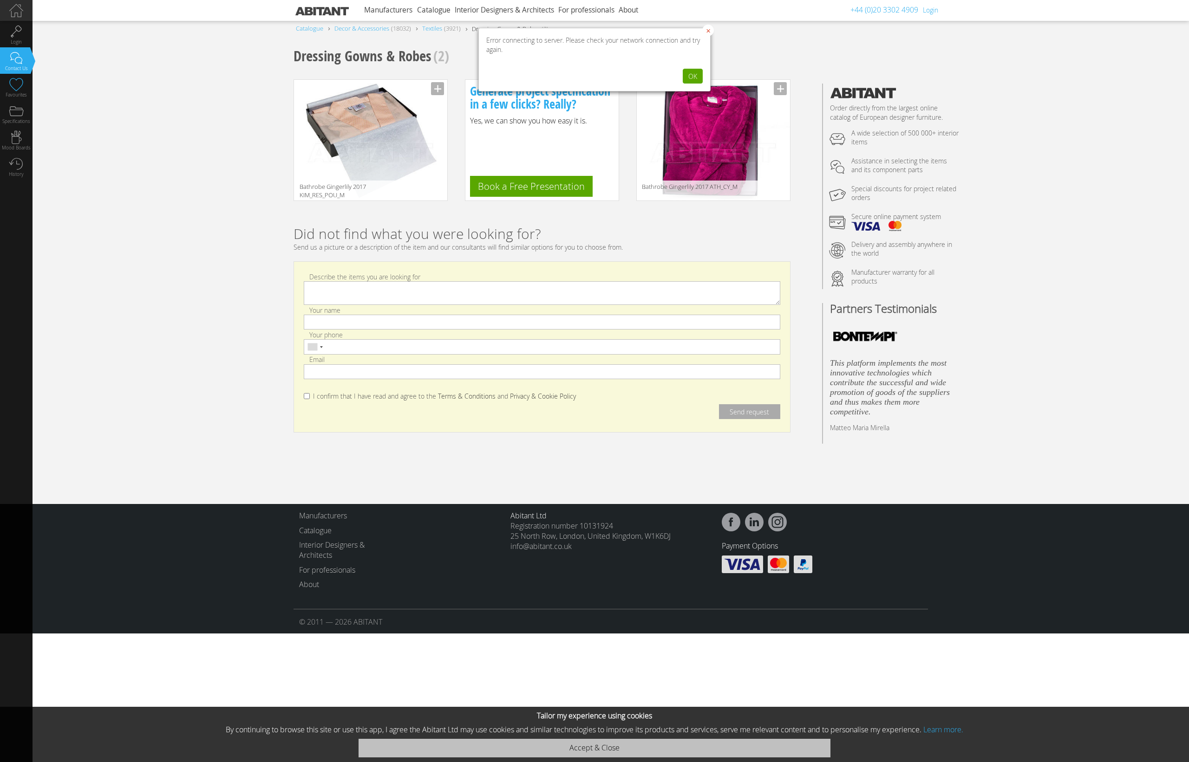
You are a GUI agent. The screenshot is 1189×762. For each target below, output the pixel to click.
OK (692, 76)
